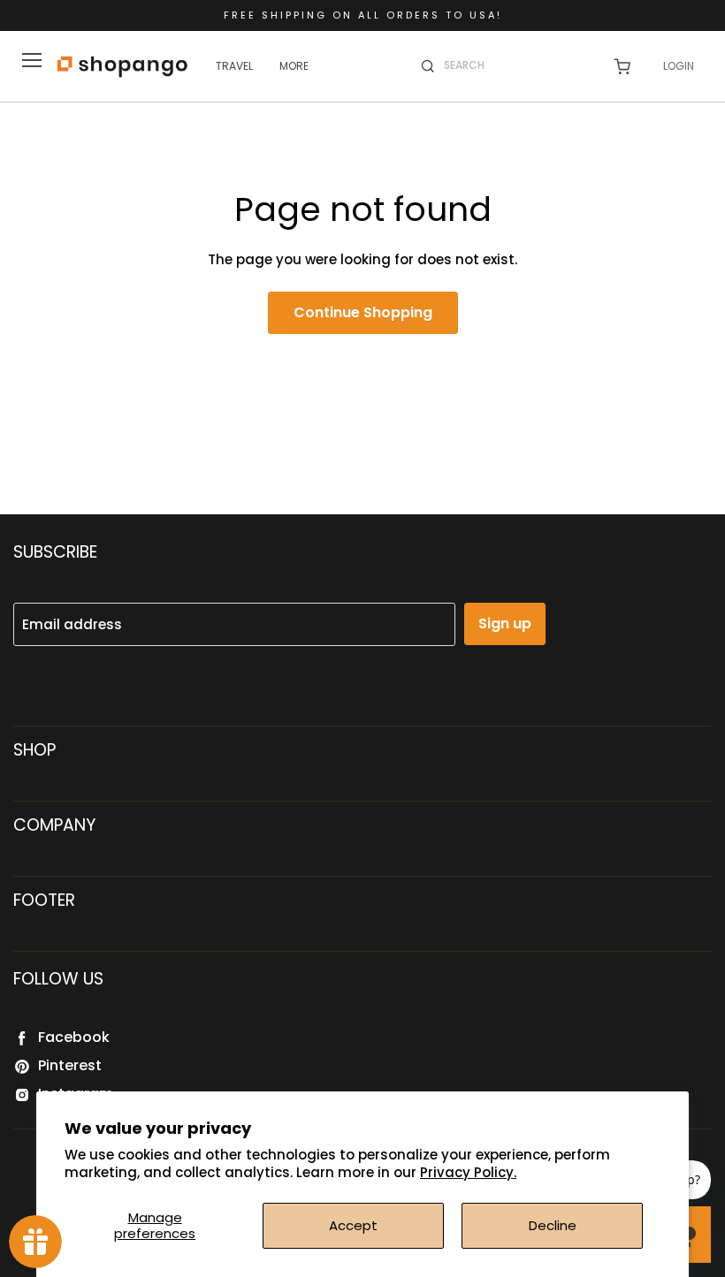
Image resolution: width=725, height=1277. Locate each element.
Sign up (504, 623)
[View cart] (622, 66)
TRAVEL (234, 65)
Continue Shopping (363, 312)
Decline (552, 1225)
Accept (353, 1225)
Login (678, 65)
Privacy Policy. (468, 1172)
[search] (517, 65)
